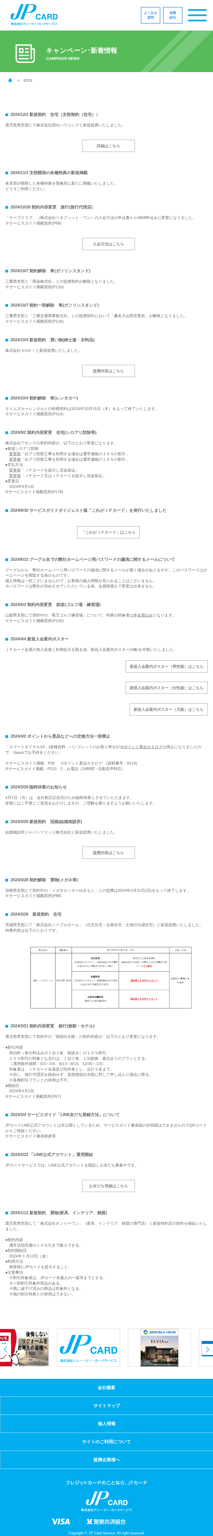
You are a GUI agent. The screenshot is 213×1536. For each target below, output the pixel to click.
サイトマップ (106, 1405)
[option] (35, 1348)
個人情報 (107, 1423)
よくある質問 (150, 15)
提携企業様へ (106, 1459)
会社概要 (106, 1387)
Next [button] (207, 1349)
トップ (10, 81)
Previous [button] (5, 1349)
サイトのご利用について (106, 1441)
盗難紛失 (172, 15)
